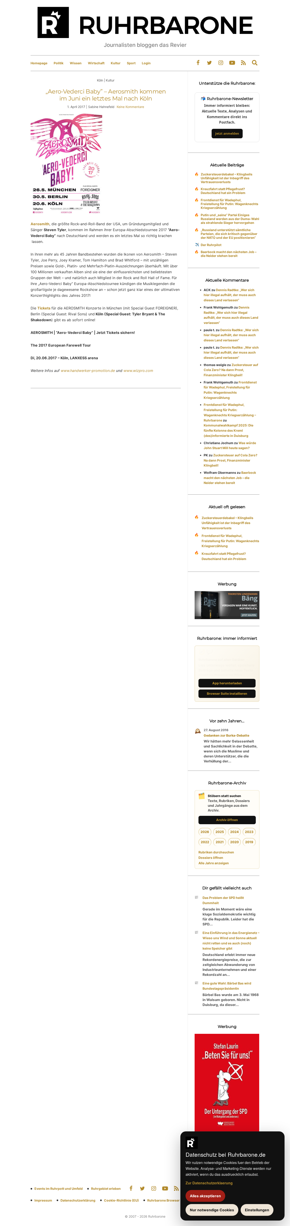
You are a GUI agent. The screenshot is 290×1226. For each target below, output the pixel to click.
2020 (234, 842)
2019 (249, 842)
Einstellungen (257, 1210)
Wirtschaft (96, 63)
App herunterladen (227, 683)
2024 (234, 832)
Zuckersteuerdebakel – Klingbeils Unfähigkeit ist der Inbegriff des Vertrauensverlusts (226, 178)
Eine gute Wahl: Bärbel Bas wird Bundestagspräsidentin (227, 985)
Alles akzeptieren (205, 1196)
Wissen (76, 63)
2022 (205, 842)
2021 (220, 842)
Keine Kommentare (130, 107)
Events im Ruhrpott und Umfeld (58, 1188)
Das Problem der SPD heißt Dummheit (223, 900)
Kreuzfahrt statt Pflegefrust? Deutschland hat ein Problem (223, 191)
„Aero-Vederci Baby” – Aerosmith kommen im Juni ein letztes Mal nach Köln (106, 95)
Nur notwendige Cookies (212, 1210)
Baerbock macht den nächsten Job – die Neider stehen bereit (228, 254)
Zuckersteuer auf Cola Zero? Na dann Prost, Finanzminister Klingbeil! (231, 370)
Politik (58, 63)
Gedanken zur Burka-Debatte (226, 735)
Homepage (39, 63)
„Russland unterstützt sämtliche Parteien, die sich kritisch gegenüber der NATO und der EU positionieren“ (229, 233)
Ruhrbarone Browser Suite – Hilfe (172, 1200)
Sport (131, 63)
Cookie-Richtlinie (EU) (121, 1200)
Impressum (43, 1200)
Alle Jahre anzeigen (213, 863)
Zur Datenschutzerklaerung (209, 1182)
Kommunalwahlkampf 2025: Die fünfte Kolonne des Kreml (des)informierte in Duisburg (228, 430)
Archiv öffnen (227, 820)
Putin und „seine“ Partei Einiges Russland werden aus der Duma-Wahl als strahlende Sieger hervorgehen (230, 219)
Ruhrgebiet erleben (106, 1188)
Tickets (44, 308)
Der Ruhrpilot (211, 245)
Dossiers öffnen (210, 858)
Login (146, 63)
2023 (249, 832)
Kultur (116, 63)
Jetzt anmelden (227, 133)
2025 (219, 832)
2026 (205, 832)
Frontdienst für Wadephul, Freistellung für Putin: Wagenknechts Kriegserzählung (229, 204)
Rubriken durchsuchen (216, 852)
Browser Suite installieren (227, 693)
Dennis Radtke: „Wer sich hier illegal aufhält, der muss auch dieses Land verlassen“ (230, 295)
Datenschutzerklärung (77, 1200)
